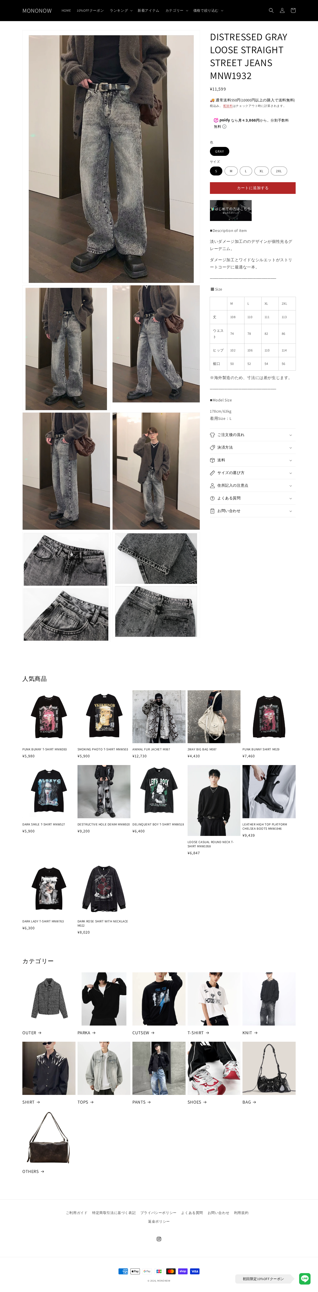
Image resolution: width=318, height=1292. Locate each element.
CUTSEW (140, 1032)
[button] (121, 10)
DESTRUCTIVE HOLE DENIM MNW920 (104, 824)
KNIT (247, 1032)
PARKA (84, 1032)
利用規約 (241, 1212)
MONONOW (163, 1280)
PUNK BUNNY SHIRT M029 (260, 749)
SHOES (194, 1102)
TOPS (83, 1102)
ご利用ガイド (77, 1212)
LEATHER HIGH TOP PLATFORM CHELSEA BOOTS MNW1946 (264, 826)
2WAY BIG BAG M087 (202, 749)
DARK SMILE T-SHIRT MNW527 (43, 824)
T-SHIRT (196, 1032)
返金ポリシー (159, 1221)
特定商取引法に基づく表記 (114, 1212)
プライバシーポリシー (158, 1212)
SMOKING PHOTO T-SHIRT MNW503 (103, 749)
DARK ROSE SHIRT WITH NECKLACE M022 (103, 923)
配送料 (228, 106)
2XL (279, 171)
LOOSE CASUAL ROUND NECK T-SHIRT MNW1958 (211, 844)
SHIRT (28, 1102)
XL (262, 171)
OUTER (29, 1032)
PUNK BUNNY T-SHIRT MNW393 (44, 749)
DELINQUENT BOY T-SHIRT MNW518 (158, 824)
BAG (246, 1102)
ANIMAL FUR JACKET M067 (151, 749)
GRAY (219, 151)
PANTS (139, 1102)
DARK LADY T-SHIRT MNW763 (43, 921)
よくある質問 (192, 1212)
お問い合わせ (219, 1212)
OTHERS (30, 1171)
